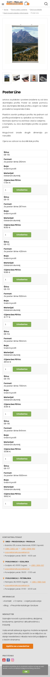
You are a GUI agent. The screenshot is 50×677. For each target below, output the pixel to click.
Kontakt (8, 601)
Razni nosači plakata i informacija (16, 13)
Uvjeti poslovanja (33, 601)
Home (6, 10)
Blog (6, 605)
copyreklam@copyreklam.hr (17, 552)
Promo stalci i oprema (19, 10)
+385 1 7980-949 (39, 582)
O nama (18, 601)
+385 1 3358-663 (28, 549)
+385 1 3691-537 (37, 565)
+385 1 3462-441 (11, 549)
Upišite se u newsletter (17, 646)
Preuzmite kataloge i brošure (24, 605)
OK (26, 671)
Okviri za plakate (36, 10)
